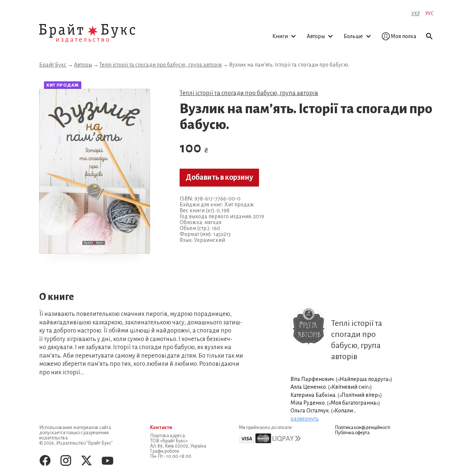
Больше (354, 36)
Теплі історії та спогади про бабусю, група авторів (160, 65)
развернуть (304, 419)
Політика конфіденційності (362, 427)
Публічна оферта (352, 432)
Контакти (161, 427)
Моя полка (403, 36)
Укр (415, 13)
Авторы (316, 36)
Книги (280, 36)
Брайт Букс (53, 65)
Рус (429, 13)
